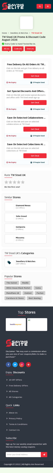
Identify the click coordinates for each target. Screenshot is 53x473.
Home (4, 33)
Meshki (25, 283)
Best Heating (35, 298)
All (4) (6, 49)
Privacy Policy (15, 418)
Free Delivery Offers (18, 386)
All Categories (15, 397)
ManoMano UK (12, 293)
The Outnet (11, 283)
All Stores (13, 391)
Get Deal (35, 76)
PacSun (40, 293)
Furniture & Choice (15, 298)
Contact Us (14, 430)
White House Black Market (18, 288)
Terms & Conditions (18, 424)
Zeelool (28, 293)
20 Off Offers (15, 380)
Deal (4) (30, 49)
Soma (38, 288)
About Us (13, 413)
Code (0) (18, 49)
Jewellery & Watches (19, 33)
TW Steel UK (36, 33)
